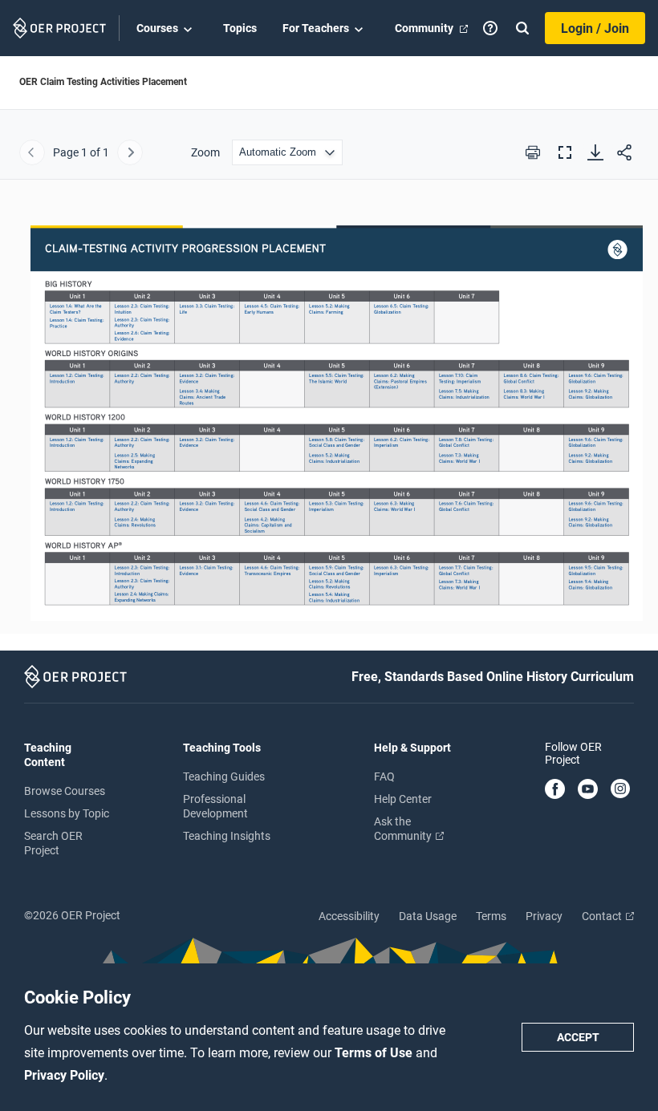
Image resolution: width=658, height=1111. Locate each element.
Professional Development (215, 806)
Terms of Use (375, 1052)
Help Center (403, 799)
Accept (578, 1037)
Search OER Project (53, 843)
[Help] (490, 28)
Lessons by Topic (66, 813)
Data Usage (428, 916)
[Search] (522, 28)
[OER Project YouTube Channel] (588, 790)
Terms (491, 916)
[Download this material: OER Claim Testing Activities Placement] (595, 152)
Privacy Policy (64, 1075)
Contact (603, 916)
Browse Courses (64, 791)
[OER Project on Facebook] (555, 790)
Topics (240, 28)
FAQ (384, 776)
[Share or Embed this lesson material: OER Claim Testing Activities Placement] (624, 152)
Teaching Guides (224, 776)
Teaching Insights (226, 835)
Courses (157, 28)
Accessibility (349, 916)
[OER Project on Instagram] (620, 790)
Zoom (205, 152)
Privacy (544, 916)
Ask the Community (404, 828)
